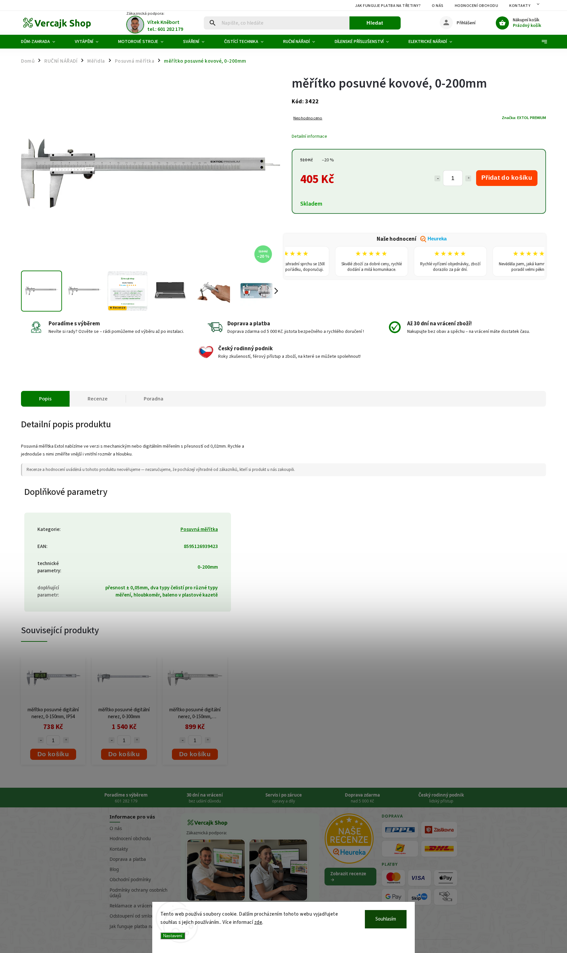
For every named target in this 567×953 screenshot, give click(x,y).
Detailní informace (309, 136)
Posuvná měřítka (199, 529)
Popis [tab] (45, 398)
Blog (114, 869)
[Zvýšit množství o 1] (468, 178)
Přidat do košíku (506, 177)
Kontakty (519, 6)
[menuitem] (43, 42)
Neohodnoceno (307, 118)
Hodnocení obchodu (476, 6)
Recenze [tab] (98, 398)
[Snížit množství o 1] (437, 178)
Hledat (375, 23)
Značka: (524, 118)
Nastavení (172, 935)
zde (258, 922)
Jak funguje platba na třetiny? (388, 6)
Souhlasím (385, 919)
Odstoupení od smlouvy (134, 916)
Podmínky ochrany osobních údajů (138, 893)
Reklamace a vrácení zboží (137, 906)
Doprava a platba (128, 859)
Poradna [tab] (153, 398)
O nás (438, 6)
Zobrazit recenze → (348, 876)
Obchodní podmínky (130, 879)
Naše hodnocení (412, 239)
